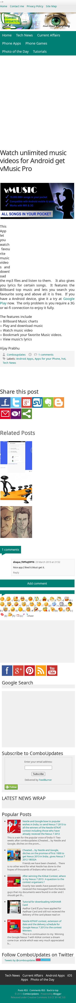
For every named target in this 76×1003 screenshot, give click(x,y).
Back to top (52, 990)
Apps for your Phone (47, 358)
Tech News (24, 35)
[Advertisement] (38, 102)
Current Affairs (48, 35)
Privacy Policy (35, 6)
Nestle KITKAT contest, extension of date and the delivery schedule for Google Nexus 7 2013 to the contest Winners (42, 925)
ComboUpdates (31, 993)
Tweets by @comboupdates (20, 960)
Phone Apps (11, 43)
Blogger (57, 993)
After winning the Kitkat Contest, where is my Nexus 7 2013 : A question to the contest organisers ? (44, 879)
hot (63, 358)
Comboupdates (16, 354)
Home (3, 6)
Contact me (17, 6)
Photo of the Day (15, 51)
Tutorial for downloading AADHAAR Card (42, 903)
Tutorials (40, 51)
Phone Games (36, 43)
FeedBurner (45, 779)
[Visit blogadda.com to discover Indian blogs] (43, 960)
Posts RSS (23, 990)
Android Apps (24, 358)
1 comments (45, 354)
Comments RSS (37, 990)
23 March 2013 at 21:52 (47, 562)
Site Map (51, 6)
